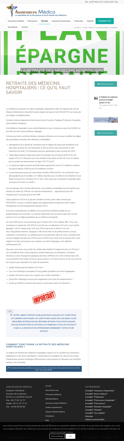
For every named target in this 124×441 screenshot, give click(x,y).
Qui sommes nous (52, 390)
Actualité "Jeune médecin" (96, 394)
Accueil (48, 386)
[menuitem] (16, 21)
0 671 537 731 (111, 2)
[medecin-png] (36, 11)
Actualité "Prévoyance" (95, 403)
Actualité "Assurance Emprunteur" (100, 390)
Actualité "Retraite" (93, 410)
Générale (89, 416)
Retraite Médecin (52, 399)
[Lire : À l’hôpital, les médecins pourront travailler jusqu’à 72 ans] (96, 98)
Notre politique (57, 436)
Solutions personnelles (94, 419)
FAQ (47, 420)
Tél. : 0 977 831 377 (94, 2)
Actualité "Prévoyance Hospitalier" (100, 400)
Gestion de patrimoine (54, 407)
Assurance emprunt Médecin (56, 403)
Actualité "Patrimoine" (94, 397)
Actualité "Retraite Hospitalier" (98, 406)
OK (70, 436)
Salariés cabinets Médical (55, 412)
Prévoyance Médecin (53, 394)
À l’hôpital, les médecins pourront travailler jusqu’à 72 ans (108, 100)
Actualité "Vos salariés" (95, 413)
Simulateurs (50, 416)
